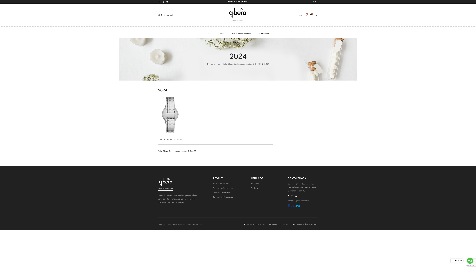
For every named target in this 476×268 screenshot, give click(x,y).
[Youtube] (167, 2)
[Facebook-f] (160, 2)
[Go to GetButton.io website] (470, 265)
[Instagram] (163, 2)
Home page (215, 64)
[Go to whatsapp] (470, 261)
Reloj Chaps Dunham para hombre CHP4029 (242, 64)
